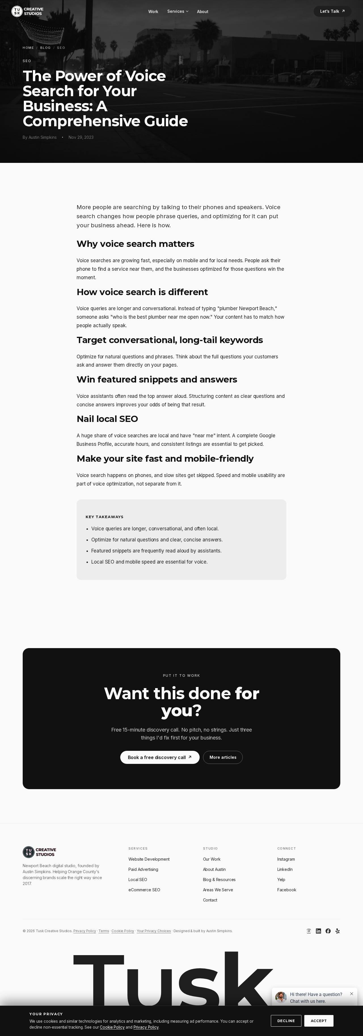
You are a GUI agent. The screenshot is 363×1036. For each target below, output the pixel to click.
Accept (319, 1021)
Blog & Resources (219, 879)
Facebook (286, 889)
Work (153, 11)
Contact (210, 900)
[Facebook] (328, 931)
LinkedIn (285, 869)
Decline (286, 1021)
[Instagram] (308, 931)
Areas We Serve (218, 889)
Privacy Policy (84, 931)
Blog (45, 48)
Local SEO (137, 879)
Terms (103, 931)
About (202, 11)
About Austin (214, 869)
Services (175, 11)
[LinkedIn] (318, 931)
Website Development (148, 859)
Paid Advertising (143, 869)
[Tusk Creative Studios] (27, 11)
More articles (223, 757)
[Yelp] (337, 931)
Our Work (212, 859)
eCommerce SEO (144, 889)
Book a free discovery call (160, 757)
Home (28, 48)
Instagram (286, 859)
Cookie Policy (122, 931)
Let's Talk (332, 11)
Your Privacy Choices (154, 931)
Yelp (281, 879)
